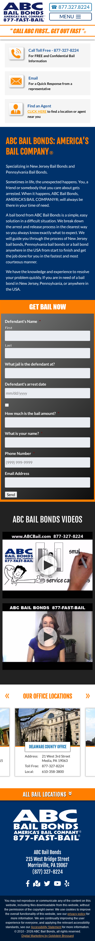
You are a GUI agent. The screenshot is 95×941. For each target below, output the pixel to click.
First (8, 328)
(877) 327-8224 (47, 872)
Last (8, 345)
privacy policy (76, 914)
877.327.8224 (70, 7)
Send (11, 494)
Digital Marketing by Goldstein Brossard (47, 936)
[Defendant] (7, 405)
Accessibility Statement (46, 927)
